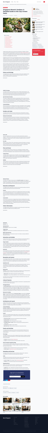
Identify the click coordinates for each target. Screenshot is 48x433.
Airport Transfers (41, 46)
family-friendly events (15, 339)
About (17, 1)
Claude (9, 392)
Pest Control (26, 420)
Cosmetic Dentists (35, 47)
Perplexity (13, 392)
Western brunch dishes (20, 360)
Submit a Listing (16, 424)
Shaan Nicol (37, 9)
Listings (12, 1)
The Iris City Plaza (35, 36)
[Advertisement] (16, 83)
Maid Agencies (34, 45)
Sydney (36, 421)
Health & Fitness (7, 4)
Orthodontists (40, 45)
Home (3, 4)
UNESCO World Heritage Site (25, 52)
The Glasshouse (35, 41)
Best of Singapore (6, 1)
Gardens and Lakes (8, 37)
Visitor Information (8, 40)
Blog (15, 1)
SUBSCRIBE (22, 376)
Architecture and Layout (8, 45)
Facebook (5, 388)
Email (15, 388)
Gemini (18, 392)
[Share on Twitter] (6, 380)
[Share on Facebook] (4, 380)
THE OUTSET (34, 35)
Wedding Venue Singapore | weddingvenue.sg (36, 38)
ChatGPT (5, 392)
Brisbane (36, 420)
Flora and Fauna (7, 38)
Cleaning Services (35, 46)
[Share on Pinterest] (9, 380)
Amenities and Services (8, 47)
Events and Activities (8, 46)
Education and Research (8, 39)
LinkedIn (12, 388)
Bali (35, 424)
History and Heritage (8, 36)
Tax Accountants (41, 47)
